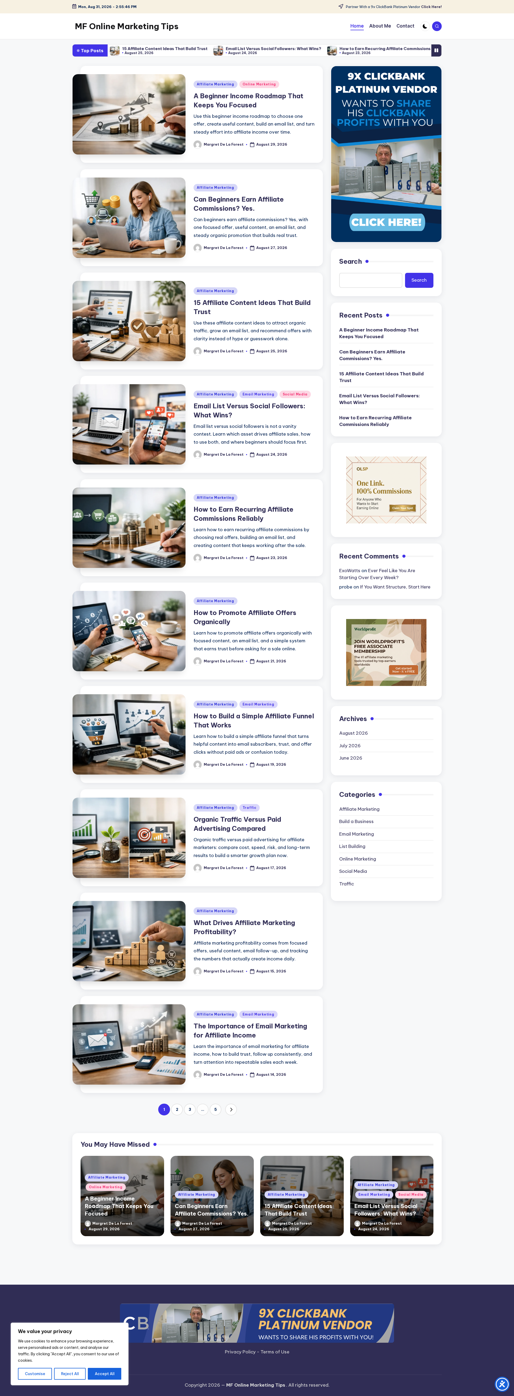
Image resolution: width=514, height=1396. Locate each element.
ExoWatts (349, 571)
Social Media (295, 394)
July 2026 (350, 746)
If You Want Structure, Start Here (395, 587)
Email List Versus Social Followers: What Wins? (200, 48)
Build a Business (356, 821)
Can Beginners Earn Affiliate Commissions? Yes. (372, 355)
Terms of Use (274, 1352)
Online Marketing (259, 84)
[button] (231, 1109)
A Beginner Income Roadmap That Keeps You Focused (379, 333)
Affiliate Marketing (215, 84)
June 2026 (350, 758)
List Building (352, 846)
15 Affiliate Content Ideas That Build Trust (381, 377)
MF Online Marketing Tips (127, 26)
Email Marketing (258, 394)
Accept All (105, 1373)
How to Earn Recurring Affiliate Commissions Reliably (320, 48)
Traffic (249, 808)
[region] (69, 1354)
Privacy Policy (241, 1352)
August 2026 (353, 733)
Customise (35, 1373)
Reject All (70, 1373)
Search (350, 261)
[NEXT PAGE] (231, 1109)
